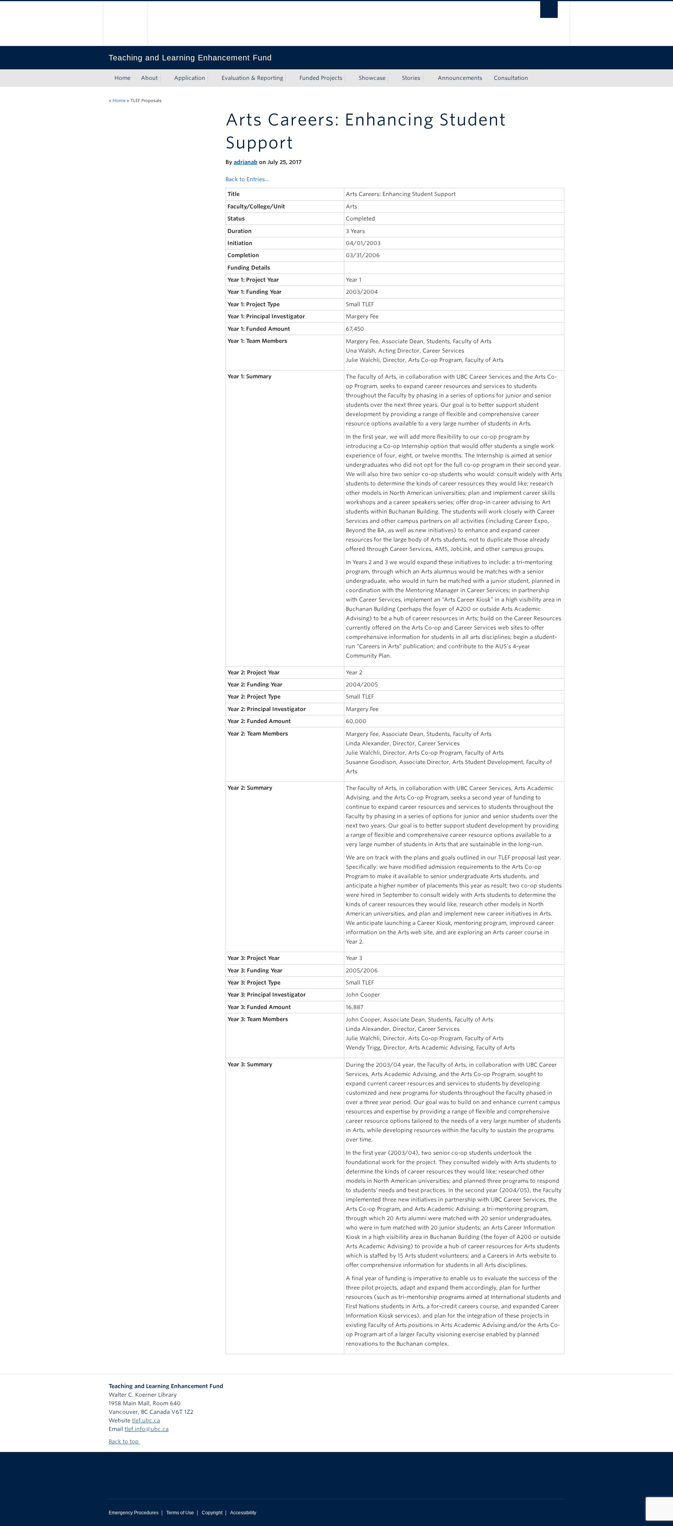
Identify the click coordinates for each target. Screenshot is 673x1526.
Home (122, 78)
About (149, 78)
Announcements (460, 78)
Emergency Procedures (134, 1512)
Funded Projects (321, 78)
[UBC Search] (549, 9)
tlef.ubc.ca (146, 1420)
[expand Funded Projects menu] (349, 78)
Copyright (212, 1512)
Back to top (124, 1441)
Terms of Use (180, 1512)
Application (189, 78)
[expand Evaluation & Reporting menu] (290, 78)
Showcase (372, 78)
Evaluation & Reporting (252, 78)
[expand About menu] (164, 78)
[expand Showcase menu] (392, 78)
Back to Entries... (248, 179)
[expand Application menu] (212, 78)
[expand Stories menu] (427, 78)
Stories (411, 78)
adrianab (245, 162)
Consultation (511, 78)
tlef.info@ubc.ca (147, 1429)
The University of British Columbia (125, 23)
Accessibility (243, 1512)
